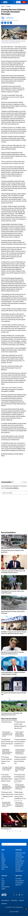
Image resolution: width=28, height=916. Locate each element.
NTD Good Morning (19, 861)
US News (8, 6)
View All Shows (18, 871)
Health (3, 863)
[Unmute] (25, 822)
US (2, 853)
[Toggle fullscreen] (22, 826)
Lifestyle (4, 875)
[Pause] (3, 826)
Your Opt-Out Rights (14, 911)
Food (2, 878)
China (2, 855)
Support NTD (18, 884)
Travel (2, 880)
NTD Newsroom (9, 17)
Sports (2, 869)
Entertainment (4, 867)
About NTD (18, 875)
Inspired (3, 888)
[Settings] (25, 826)
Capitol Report (18, 855)
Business (3, 859)
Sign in (18, 2)
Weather (3, 861)
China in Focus (18, 859)
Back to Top (25, 908)
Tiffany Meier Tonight (20, 853)
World (2, 857)
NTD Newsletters (19, 882)
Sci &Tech (3, 865)
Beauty (3, 882)
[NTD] (3, 895)
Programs (18, 850)
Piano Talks (18, 867)
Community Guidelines (12, 488)
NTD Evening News (19, 857)
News (2, 6)
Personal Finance (5, 886)
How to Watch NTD (19, 880)
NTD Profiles (18, 878)
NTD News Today (19, 863)
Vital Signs (17, 869)
